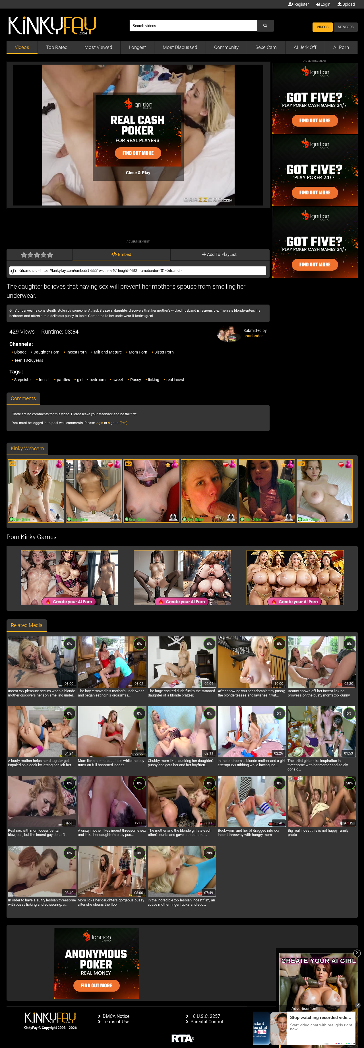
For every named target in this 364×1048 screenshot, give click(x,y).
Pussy (135, 379)
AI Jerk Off (305, 47)
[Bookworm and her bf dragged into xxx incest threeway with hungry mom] (252, 826)
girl (79, 379)
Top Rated (56, 47)
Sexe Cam (266, 47)
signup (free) (117, 423)
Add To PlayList (221, 254)
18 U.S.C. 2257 (205, 1016)
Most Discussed (180, 47)
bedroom (98, 379)
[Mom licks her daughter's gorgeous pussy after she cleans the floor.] (112, 896)
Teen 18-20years (28, 360)
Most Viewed (98, 47)
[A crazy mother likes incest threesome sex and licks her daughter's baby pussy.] (112, 826)
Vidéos (22, 47)
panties (63, 379)
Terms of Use (116, 1021)
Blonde (20, 352)
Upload (348, 4)
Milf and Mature (108, 352)
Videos (322, 27)
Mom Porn (138, 352)
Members (345, 27)
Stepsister (23, 379)
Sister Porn (164, 352)
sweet (118, 379)
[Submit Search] (265, 26)
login (99, 423)
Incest (44, 379)
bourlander (253, 336)
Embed (124, 254)
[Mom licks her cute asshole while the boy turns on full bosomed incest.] (112, 757)
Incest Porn (77, 352)
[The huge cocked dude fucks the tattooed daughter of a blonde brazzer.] (182, 687)
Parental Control (207, 1021)
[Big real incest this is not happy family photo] (322, 826)
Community (226, 47)
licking (153, 379)
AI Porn (341, 47)
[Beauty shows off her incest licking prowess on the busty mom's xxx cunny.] (322, 687)
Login (325, 4)
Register (301, 4)
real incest (175, 379)
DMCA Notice (116, 1016)
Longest (137, 47)
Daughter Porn (46, 352)
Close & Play (138, 172)
